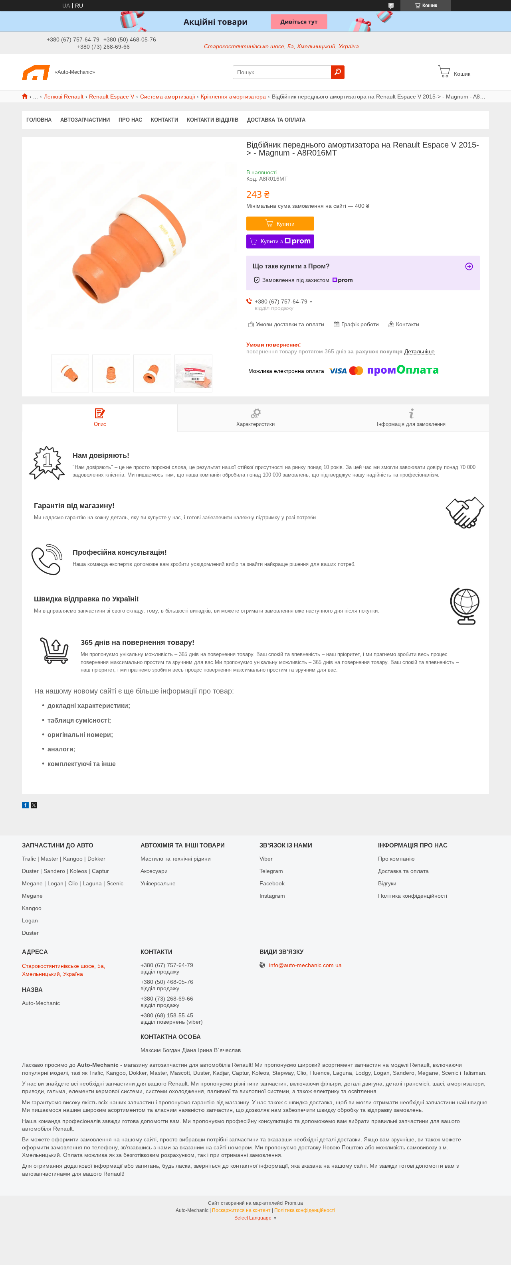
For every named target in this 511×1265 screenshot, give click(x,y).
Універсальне (158, 883)
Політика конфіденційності (412, 896)
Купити (286, 224)
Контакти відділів (212, 120)
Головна (38, 120)
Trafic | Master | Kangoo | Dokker (63, 858)
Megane (32, 896)
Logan (30, 920)
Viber (266, 858)
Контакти (164, 120)
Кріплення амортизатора (233, 96)
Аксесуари (154, 871)
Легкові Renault (63, 96)
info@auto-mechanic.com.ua (305, 965)
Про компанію (396, 858)
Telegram (271, 871)
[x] (34, 806)
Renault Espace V (111, 96)
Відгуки (387, 883)
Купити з (272, 241)
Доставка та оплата (276, 120)
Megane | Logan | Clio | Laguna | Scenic (72, 883)
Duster (30, 933)
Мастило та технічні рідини (176, 858)
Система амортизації (167, 96)
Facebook (272, 883)
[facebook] (25, 806)
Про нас (130, 120)
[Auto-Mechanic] (36, 72)
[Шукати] (338, 72)
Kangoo (32, 908)
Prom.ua (294, 1203)
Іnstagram (272, 896)
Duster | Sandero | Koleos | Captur (65, 871)
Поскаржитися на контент (241, 1210)
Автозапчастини (85, 120)
